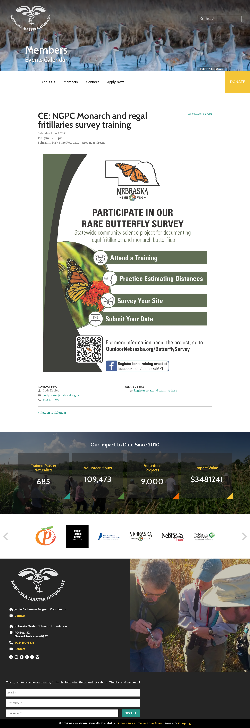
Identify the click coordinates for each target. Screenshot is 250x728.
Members (71, 82)
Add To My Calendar (200, 114)
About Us (48, 82)
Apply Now (115, 82)
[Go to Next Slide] (244, 536)
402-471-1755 (51, 400)
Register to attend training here (155, 390)
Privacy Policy (126, 723)
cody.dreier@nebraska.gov (61, 395)
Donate (237, 81)
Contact (19, 616)
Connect (92, 82)
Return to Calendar (53, 412)
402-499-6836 (24, 642)
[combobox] (220, 19)
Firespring (184, 723)
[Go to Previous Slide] (6, 536)
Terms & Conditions (150, 723)
